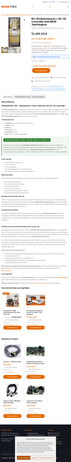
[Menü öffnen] (33, 6)
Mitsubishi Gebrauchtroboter (21, 14)
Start (2, 14)
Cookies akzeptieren (23, 458)
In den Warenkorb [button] (12, 327)
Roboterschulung (33, 433)
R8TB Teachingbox (45, 90)
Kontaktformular (6, 270)
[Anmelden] (50, 6)
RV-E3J (38, 90)
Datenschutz (12, 458)
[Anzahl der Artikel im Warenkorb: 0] (68, 6)
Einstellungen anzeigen (46, 458)
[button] (24, 20)
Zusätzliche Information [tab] (22, 97)
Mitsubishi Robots (62, 90)
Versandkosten (47, 42)
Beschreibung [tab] (8, 97)
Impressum (4, 458)
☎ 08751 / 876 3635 (49, 2)
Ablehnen (34, 458)
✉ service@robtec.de (63, 2)
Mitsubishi (8, 14)
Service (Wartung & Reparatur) (36, 435)
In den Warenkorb (41, 70)
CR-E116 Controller (54, 88)
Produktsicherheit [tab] (38, 97)
